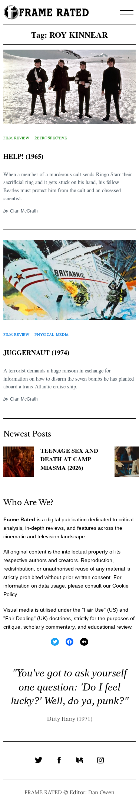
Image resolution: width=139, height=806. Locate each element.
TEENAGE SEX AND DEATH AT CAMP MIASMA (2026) (69, 459)
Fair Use (94, 610)
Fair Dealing (19, 618)
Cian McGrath (24, 210)
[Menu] (127, 12)
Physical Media (51, 334)
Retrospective (50, 138)
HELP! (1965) (23, 156)
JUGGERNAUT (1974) (36, 352)
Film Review (16, 138)
